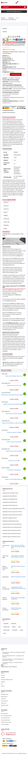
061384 (13, 626)
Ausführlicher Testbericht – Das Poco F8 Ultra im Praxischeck (12, 663)
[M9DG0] (5, 577)
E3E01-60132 (6, 630)
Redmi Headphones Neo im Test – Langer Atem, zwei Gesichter (13, 656)
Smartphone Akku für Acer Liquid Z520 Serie (12, 524)
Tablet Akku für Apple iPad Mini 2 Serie (10, 521)
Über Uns (3, 675)
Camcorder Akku (4, 700)
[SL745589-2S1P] (6, 588)
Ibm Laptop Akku (4, 713)
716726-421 (6, 205)
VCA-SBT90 (14, 630)
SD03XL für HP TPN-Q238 (14, 460)
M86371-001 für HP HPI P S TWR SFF (14, 451)
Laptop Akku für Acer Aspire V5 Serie (10, 493)
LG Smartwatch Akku (5, 717)
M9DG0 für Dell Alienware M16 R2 (18, 576)
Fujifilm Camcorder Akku (6, 722)
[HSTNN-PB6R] (6, 556)
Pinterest (15, 666)
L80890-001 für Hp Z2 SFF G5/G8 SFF (14, 413)
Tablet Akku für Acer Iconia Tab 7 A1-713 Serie (12, 511)
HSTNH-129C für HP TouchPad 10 (14, 441)
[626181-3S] (6, 598)
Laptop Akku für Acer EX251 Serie (9, 496)
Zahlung (2, 677)
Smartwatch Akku (4, 694)
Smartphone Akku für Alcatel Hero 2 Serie (11, 536)
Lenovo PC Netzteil (5, 724)
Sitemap (2, 686)
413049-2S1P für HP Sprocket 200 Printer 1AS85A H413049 (14, 395)
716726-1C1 (6, 202)
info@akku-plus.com (11, 734)
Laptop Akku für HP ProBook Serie (9, 502)
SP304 (21, 630)
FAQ (2, 683)
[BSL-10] (6, 546)
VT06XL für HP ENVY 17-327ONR (14, 432)
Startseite (3, 18)
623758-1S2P (6, 626)
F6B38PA (6, 215)
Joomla (10, 666)
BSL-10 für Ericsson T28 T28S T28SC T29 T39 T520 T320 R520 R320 (18, 547)
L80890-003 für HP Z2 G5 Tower (14, 385)
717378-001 (6, 209)
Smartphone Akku (4, 705)
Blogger (2, 666)
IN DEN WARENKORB (15, 74)
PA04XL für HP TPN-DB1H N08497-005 (14, 479)
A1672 (19, 626)
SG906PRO (6, 623)
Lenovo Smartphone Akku (6, 715)
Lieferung (3, 681)
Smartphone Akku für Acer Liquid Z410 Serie (11, 527)
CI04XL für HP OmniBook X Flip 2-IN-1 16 (14, 376)
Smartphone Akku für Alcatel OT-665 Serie (11, 533)
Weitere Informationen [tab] (8, 112)
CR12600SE (13, 623)
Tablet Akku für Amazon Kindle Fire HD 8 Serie (12, 514)
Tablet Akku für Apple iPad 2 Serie (9, 518)
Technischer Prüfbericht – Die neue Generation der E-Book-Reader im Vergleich (13, 660)
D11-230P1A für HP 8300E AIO (14, 470)
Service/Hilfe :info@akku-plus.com (14, 11)
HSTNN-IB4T (6, 218)
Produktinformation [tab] (8, 110)
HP (17, 18)
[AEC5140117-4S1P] (6, 568)
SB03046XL (6, 225)
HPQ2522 (9, 57)
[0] (16, 2)
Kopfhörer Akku (4, 696)
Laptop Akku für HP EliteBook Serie (9, 499)
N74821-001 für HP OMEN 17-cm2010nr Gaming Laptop (14, 423)
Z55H (5, 633)
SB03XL (5, 228)
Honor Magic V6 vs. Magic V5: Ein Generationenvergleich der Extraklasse (13, 653)
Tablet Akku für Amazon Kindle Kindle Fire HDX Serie (13, 508)
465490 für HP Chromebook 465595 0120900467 (14, 404)
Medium (6, 666)
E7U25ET (5, 212)
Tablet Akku (3, 698)
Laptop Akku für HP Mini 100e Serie (9, 505)
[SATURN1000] (6, 609)
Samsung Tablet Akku (5, 720)
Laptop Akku (11, 18)
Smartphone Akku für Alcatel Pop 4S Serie (11, 530)
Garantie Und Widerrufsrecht (7, 679)
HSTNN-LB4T (7, 222)
